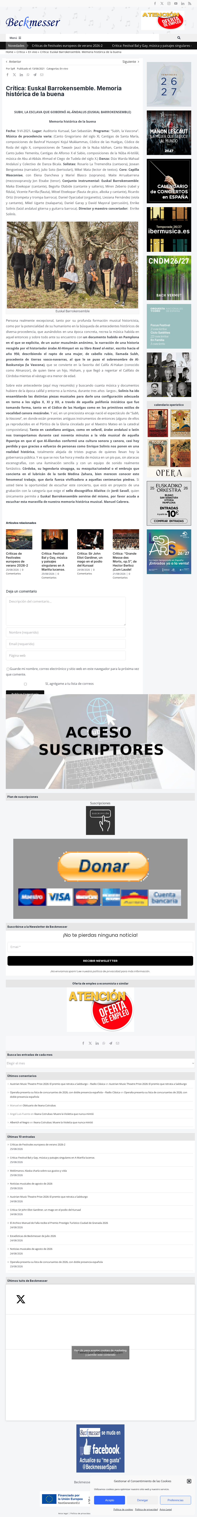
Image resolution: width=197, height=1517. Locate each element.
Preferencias (176, 1500)
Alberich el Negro (19, 1122)
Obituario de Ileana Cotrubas (39, 1105)
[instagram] (168, 3)
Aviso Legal (166, 1509)
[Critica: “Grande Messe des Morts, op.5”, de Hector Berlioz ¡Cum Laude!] (126, 531)
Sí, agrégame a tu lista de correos (69, 683)
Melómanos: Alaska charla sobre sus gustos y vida (38, 1170)
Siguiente (129, 61)
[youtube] (175, 3)
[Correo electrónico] (117, 1043)
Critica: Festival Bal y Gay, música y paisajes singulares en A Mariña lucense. (128, 46)
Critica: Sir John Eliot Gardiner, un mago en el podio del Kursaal (45, 1209)
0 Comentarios (14, 571)
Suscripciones (100, 803)
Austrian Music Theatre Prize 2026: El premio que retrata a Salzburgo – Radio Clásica (57, 1084)
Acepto (109, 1500)
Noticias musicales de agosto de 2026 (31, 1183)
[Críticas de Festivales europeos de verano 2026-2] (19, 531)
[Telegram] (110, 1043)
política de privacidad (106, 971)
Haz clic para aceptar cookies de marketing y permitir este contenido (100, 1352)
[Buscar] (178, 38)
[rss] (189, 3)
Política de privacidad (146, 1509)
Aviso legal (63, 1513)
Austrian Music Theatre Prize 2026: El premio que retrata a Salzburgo (148, 1084)
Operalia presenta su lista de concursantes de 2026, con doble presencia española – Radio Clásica (65, 1092)
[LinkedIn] (97, 1043)
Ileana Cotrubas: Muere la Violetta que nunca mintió (64, 1114)
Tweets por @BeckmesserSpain (100, 1352)
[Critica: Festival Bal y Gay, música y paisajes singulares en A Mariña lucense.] (55, 531)
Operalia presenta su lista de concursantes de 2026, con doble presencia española (56, 1262)
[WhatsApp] (104, 1043)
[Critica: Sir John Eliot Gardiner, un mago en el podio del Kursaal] (90, 531)
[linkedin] (182, 3)
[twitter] (162, 3)
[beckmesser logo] (33, 14)
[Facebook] (83, 1043)
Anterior (15, 61)
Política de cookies (123, 1509)
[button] (189, 1481)
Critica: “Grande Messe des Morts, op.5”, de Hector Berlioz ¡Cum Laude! (125, 561)
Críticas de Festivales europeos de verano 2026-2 (37, 1144)
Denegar (142, 1500)
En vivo (64, 68)
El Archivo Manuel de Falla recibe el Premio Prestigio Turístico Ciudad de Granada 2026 (59, 1223)
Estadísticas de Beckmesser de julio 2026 (33, 1236)
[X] (90, 1043)
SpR (13, 68)
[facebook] (155, 3)
